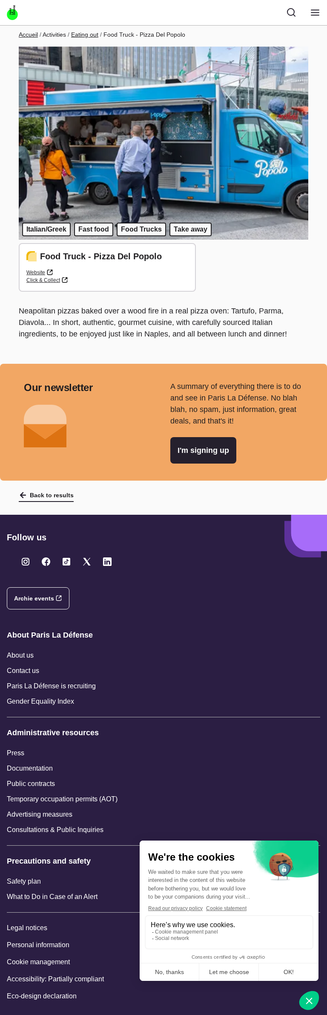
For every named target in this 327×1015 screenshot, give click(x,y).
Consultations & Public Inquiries (55, 829)
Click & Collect (43, 280)
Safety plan (24, 881)
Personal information (38, 944)
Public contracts (31, 783)
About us (20, 655)
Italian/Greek (46, 229)
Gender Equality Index (40, 701)
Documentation (30, 768)
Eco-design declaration (42, 996)
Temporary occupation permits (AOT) (62, 799)
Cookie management (38, 962)
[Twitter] (25, 562)
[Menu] (315, 12)
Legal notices (27, 927)
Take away (190, 229)
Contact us (23, 670)
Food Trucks (141, 229)
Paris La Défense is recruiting (51, 686)
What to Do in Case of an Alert (52, 896)
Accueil (28, 34)
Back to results (52, 495)
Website (35, 273)
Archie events (34, 598)
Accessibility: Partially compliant (55, 979)
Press (15, 753)
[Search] (291, 12)
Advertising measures (39, 814)
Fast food (93, 229)
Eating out (84, 34)
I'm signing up (203, 450)
